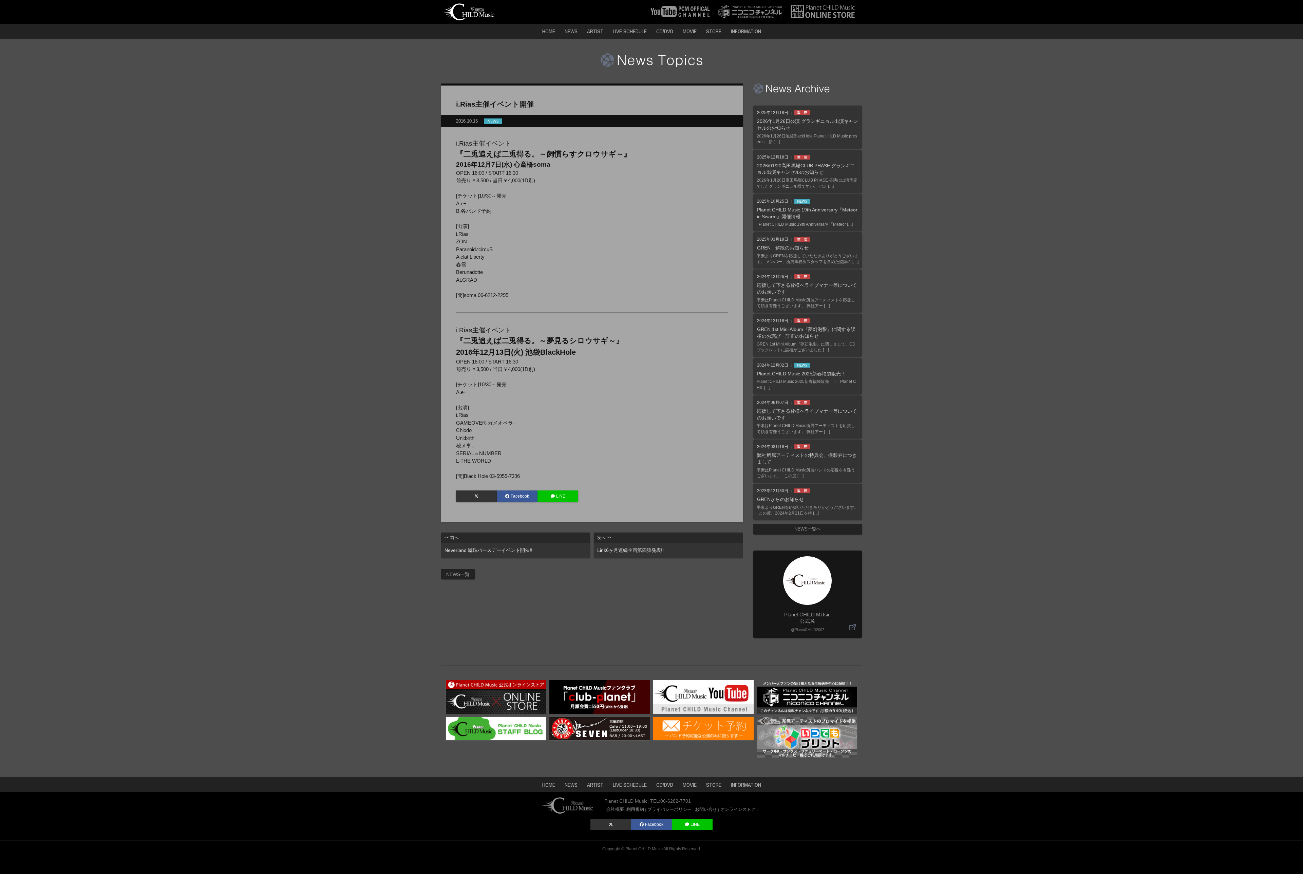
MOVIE (690, 31)
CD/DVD (664, 31)
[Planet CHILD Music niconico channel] (750, 11)
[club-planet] (599, 696)
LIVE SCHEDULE (630, 31)
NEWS (571, 31)
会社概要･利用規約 (625, 809)
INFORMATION (746, 31)
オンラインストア (738, 809)
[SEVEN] (599, 728)
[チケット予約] (703, 728)
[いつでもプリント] (807, 737)
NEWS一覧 (458, 574)
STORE (713, 31)
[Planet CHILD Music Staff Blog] (496, 728)
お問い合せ (706, 809)
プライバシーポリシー (669, 809)
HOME (548, 31)
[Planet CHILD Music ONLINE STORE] (823, 11)
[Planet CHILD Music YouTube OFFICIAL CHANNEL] (680, 11)
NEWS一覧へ (807, 529)
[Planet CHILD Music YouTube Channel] (703, 696)
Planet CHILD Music (644, 849)
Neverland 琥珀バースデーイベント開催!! (488, 544)
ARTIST (595, 31)
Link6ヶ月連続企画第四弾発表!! (630, 544)
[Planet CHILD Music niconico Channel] (807, 696)
